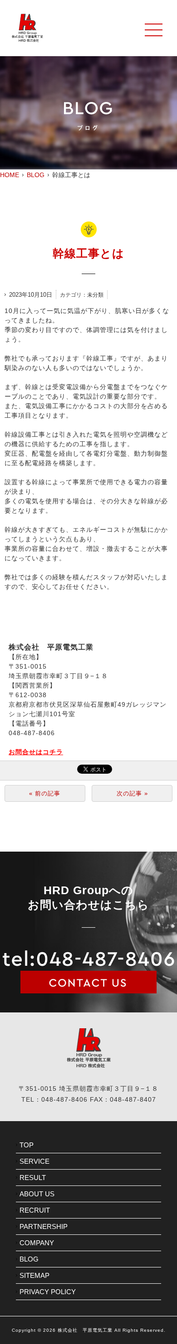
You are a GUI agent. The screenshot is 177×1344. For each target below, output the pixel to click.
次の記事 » (132, 793)
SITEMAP (34, 1275)
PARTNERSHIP (44, 1226)
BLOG (35, 174)
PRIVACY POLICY (48, 1292)
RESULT (33, 1177)
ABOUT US (37, 1194)
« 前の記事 (44, 793)
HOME (9, 174)
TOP (27, 1145)
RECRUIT (35, 1210)
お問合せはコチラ (36, 752)
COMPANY (37, 1243)
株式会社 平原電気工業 (85, 1330)
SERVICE (34, 1161)
